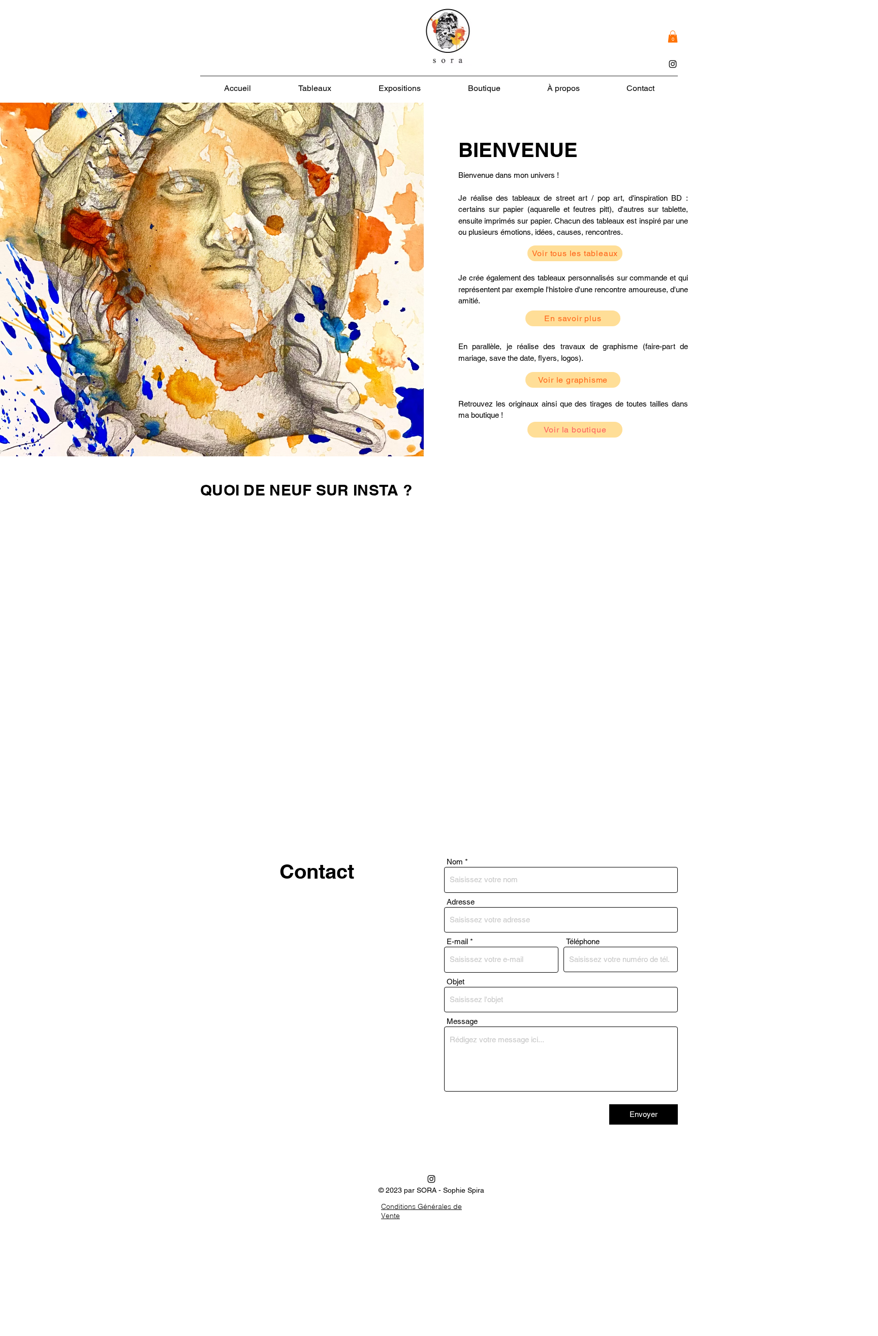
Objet (455, 981)
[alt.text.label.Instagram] (673, 64)
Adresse (461, 902)
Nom (455, 861)
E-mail (457, 941)
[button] (673, 36)
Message (462, 1021)
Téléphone (583, 941)
